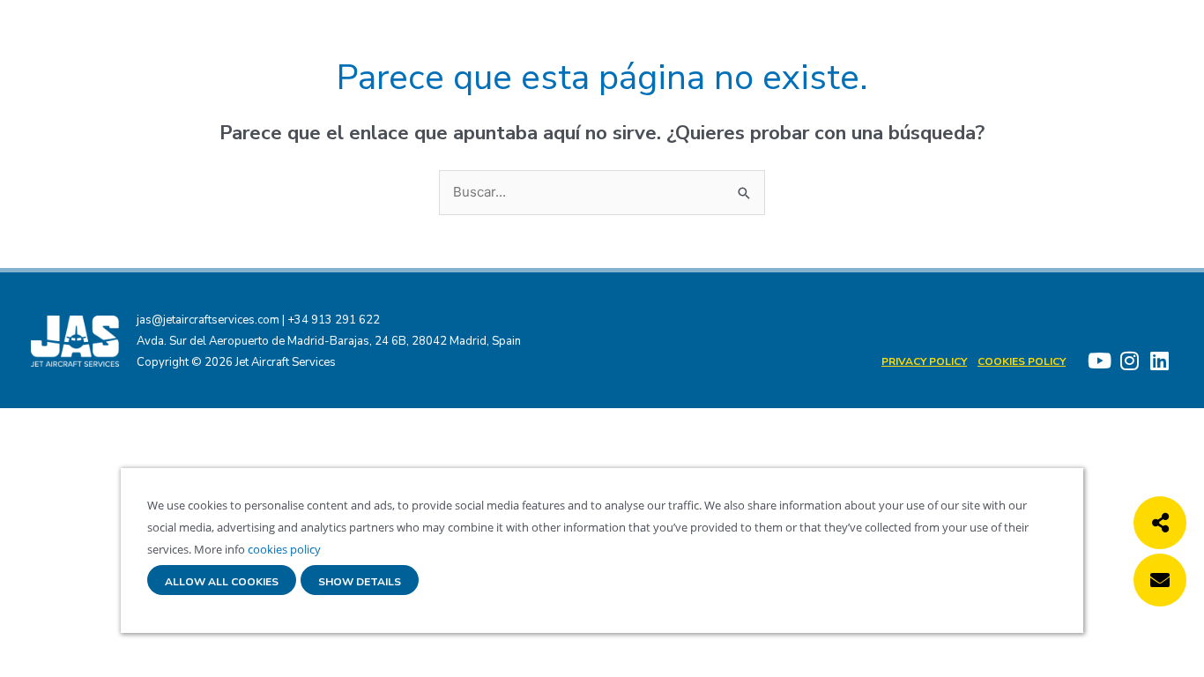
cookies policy (283, 549)
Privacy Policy (924, 361)
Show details (359, 582)
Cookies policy (1021, 361)
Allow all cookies (222, 582)
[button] (1159, 522)
